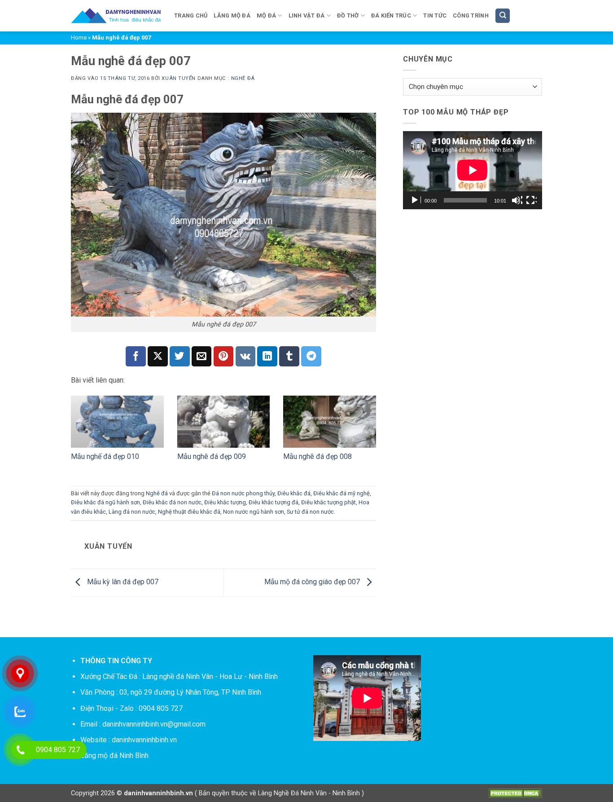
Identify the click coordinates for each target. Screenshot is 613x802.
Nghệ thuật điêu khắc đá (189, 511)
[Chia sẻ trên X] (158, 356)
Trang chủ (190, 15)
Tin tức (435, 15)
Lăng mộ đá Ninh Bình (114, 755)
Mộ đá (266, 15)
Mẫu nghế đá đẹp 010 (105, 456)
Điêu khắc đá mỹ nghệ (341, 493)
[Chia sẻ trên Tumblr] (289, 356)
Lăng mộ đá (232, 15)
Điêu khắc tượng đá (273, 502)
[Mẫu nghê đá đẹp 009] (223, 422)
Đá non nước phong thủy (243, 493)
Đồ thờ (348, 15)
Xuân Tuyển (179, 78)
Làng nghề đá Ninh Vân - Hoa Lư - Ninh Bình (210, 676)
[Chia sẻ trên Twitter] (180, 356)
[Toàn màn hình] (531, 200)
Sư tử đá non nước (310, 511)
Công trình (471, 15)
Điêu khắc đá (294, 493)
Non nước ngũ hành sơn (253, 511)
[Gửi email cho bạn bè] (202, 356)
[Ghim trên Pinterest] (224, 356)
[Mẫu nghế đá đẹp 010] (117, 422)
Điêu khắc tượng (225, 502)
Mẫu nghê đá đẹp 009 (211, 456)
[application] (472, 170)
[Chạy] (415, 200)
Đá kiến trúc (391, 15)
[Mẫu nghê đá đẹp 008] (329, 422)
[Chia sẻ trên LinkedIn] (267, 356)
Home (79, 37)
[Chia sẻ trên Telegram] (311, 356)
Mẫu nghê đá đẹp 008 (317, 456)
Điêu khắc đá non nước (172, 502)
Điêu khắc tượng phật (328, 502)
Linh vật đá (307, 15)
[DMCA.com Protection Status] (515, 793)
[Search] (502, 16)
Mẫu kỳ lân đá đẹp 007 (121, 582)
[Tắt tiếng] (517, 200)
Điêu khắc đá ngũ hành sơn (105, 502)
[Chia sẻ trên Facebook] (136, 356)
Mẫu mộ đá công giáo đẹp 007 (313, 582)
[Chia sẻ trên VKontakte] (246, 356)
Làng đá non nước (132, 511)
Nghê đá (243, 78)
